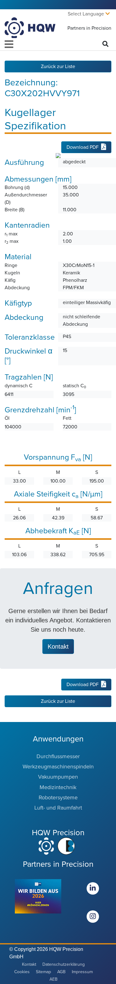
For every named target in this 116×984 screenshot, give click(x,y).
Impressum (82, 971)
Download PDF (83, 147)
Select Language (86, 14)
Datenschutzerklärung (63, 964)
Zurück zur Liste (58, 66)
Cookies (22, 971)
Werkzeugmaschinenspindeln (58, 766)
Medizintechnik (58, 787)
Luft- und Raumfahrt (58, 807)
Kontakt (29, 964)
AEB (53, 979)
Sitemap (43, 971)
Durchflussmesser (58, 756)
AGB (61, 971)
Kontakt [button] (58, 646)
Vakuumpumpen (58, 776)
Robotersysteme (58, 797)
